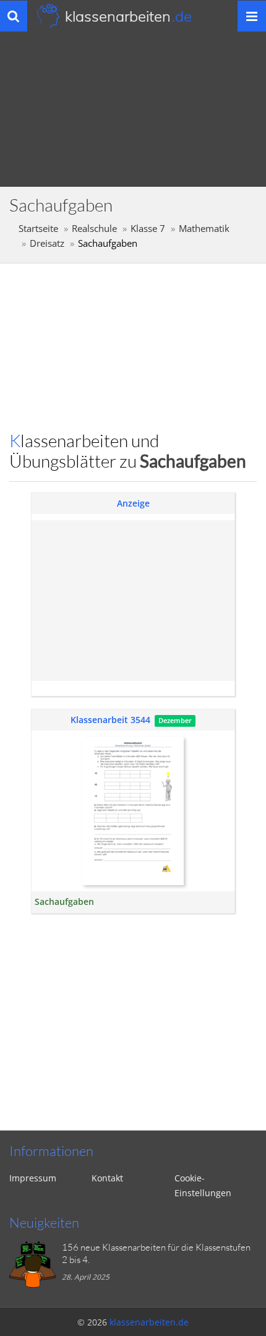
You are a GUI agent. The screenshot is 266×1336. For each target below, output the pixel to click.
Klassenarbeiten (128, 16)
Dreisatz (47, 243)
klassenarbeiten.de (149, 1322)
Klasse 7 (148, 228)
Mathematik (204, 228)
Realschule (94, 228)
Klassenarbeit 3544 (110, 720)
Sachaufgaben (64, 901)
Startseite (38, 228)
